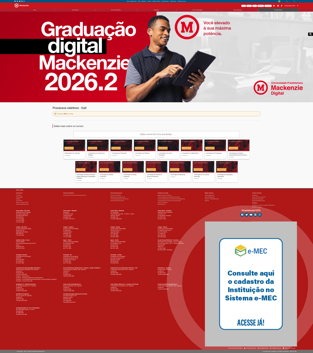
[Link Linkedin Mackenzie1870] (22, 1)
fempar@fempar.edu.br (69, 302)
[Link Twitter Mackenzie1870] (17, 1)
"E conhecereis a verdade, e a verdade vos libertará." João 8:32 (279, 351)
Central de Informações (236, 348)
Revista (254, 5)
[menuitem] (131, 1)
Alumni (243, 5)
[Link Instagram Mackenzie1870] (24, 1)
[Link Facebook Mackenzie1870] (15, 1)
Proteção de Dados (251, 348)
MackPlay (249, 5)
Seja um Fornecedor (290, 348)
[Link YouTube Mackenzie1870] (20, 1)
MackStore (261, 5)
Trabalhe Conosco (276, 348)
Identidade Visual (264, 348)
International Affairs (289, 5)
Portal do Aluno (268, 5)
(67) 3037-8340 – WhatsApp (165, 249)
